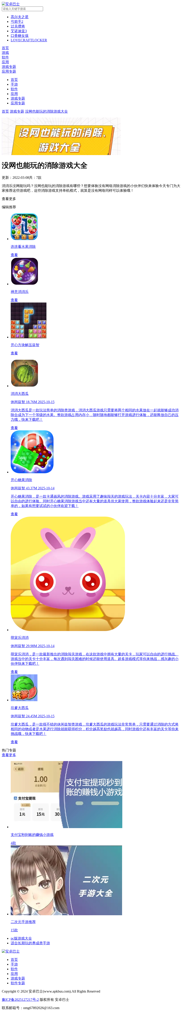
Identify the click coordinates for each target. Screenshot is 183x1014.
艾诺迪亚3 (19, 31)
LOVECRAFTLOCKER (29, 40)
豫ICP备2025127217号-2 (20, 999)
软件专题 (18, 983)
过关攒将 (18, 26)
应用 (14, 94)
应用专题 (18, 103)
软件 (14, 89)
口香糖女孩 (20, 36)
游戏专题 (18, 98)
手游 (14, 84)
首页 (14, 80)
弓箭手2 (17, 21)
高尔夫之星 (20, 17)
